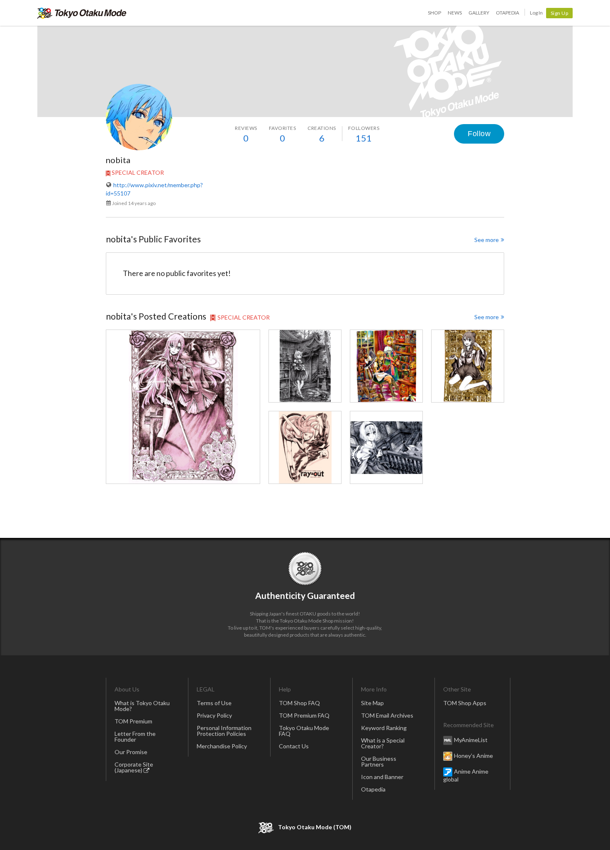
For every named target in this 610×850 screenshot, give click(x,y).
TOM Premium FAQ (304, 715)
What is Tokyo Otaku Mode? (142, 705)
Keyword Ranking (384, 727)
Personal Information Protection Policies (224, 730)
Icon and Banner (382, 776)
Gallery (478, 13)
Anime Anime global (465, 774)
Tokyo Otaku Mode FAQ (304, 730)
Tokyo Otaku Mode (82, 13)
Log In (536, 13)
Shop (434, 13)
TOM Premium (133, 721)
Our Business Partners (378, 761)
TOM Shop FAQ (299, 702)
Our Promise (131, 751)
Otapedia (507, 13)
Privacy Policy (214, 715)
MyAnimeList (471, 739)
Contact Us (294, 746)
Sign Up (560, 13)
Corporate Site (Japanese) (134, 767)
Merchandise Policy (222, 746)
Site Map (372, 702)
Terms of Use (214, 702)
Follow (479, 133)
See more (486, 239)
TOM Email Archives (387, 715)
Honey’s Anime (473, 755)
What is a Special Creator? (383, 743)
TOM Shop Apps (464, 702)
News (455, 13)
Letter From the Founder (135, 736)
